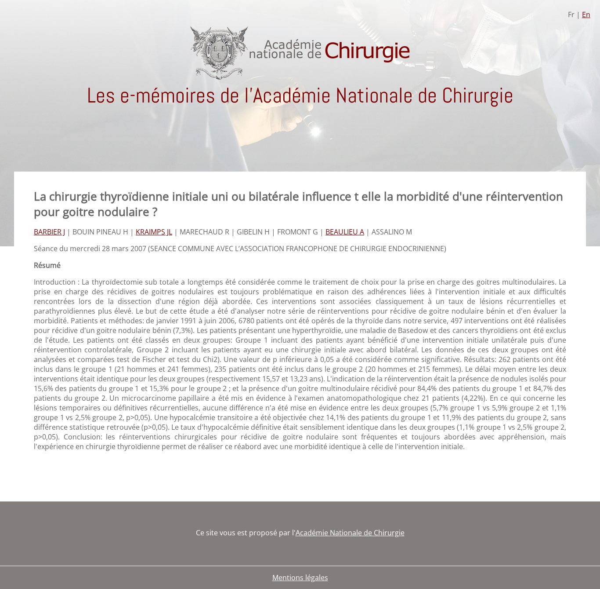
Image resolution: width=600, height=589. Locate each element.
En (586, 14)
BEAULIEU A (344, 232)
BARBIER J (49, 232)
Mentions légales (300, 577)
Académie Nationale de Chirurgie (350, 533)
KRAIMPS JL (154, 232)
